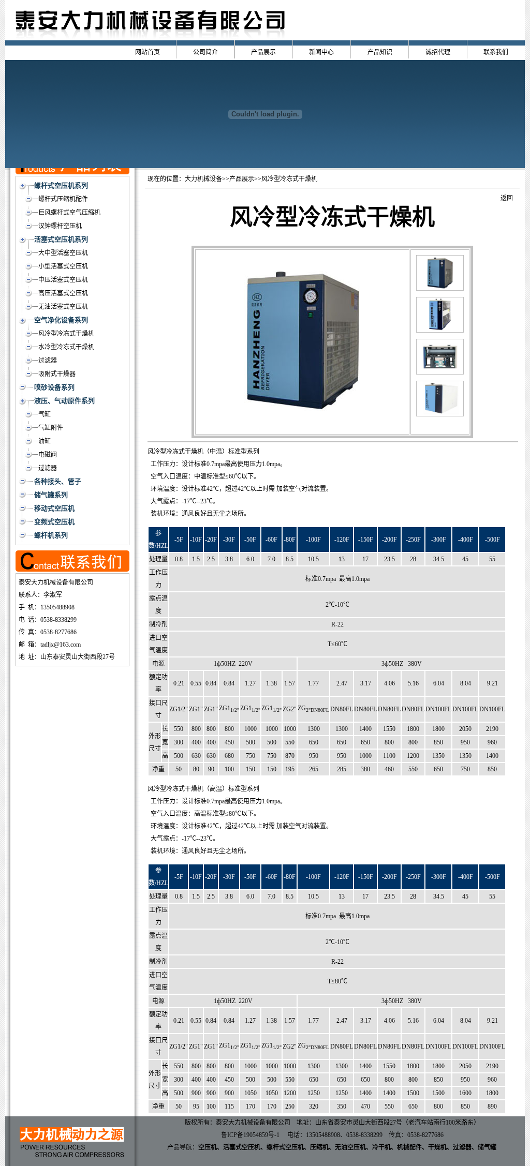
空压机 (207, 1147)
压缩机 (319, 1147)
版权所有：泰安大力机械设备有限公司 (237, 1122)
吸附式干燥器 (57, 374)
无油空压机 (350, 1147)
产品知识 (379, 52)
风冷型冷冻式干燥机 (66, 333)
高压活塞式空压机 (63, 293)
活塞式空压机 (241, 1147)
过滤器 (47, 360)
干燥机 (437, 1147)
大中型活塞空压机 (63, 253)
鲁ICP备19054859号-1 (250, 1135)
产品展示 (263, 52)
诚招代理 (437, 52)
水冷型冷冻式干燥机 (66, 347)
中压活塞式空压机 (63, 279)
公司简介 (205, 52)
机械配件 (409, 1147)
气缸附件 (50, 427)
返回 (506, 198)
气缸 (44, 414)
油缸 (44, 441)
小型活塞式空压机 (63, 266)
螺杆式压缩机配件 (63, 199)
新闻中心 (321, 52)
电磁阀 (47, 454)
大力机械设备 (203, 179)
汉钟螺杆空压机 (60, 226)
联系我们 (495, 52)
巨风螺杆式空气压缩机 (69, 212)
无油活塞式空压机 (63, 306)
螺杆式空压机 (285, 1147)
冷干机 (381, 1147)
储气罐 (487, 1147)
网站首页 (147, 52)
